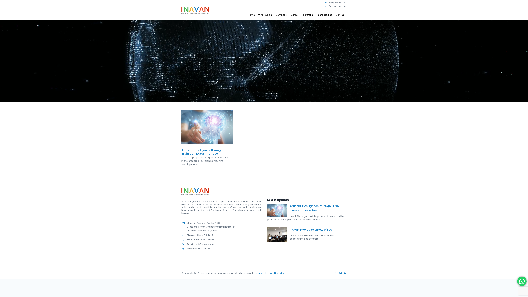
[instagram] (340, 273)
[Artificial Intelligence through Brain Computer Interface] (207, 127)
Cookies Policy (277, 273)
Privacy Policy (261, 273)
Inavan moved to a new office (311, 230)
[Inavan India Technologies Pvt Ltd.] (195, 7)
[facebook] (335, 273)
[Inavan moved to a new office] (277, 234)
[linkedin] (345, 273)
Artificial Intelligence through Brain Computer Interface (202, 152)
